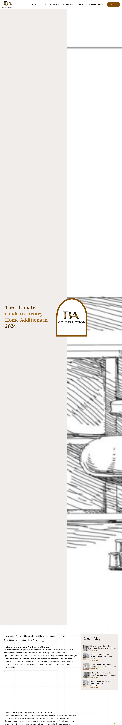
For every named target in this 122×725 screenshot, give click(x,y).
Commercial (80, 4)
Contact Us (113, 4)
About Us (42, 4)
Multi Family (66, 4)
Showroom (92, 4)
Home (34, 4)
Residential (52, 4)
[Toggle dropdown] (58, 4)
